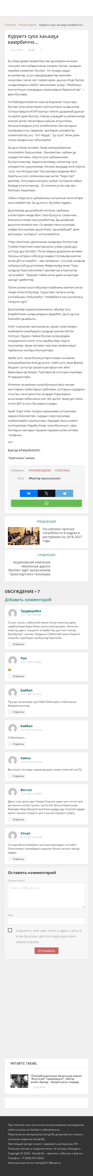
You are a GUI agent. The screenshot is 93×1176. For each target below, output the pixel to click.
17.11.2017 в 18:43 (31, 793)
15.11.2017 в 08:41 (31, 662)
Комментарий (16, 880)
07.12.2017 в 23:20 (31, 837)
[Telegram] (64, 493)
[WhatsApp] (46, 503)
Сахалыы (62, 470)
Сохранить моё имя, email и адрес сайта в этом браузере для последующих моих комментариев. (48, 930)
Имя (10, 915)
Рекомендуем (40, 470)
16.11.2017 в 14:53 (31, 762)
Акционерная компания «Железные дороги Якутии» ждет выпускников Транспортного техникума (29, 568)
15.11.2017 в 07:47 (31, 614)
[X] (47, 493)
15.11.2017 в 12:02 (31, 694)
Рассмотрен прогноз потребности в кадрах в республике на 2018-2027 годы (62, 535)
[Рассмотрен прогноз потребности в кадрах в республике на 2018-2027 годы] (24, 536)
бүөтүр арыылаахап (45, 478)
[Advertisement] (46, 1007)
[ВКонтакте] (29, 493)
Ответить (18, 644)
